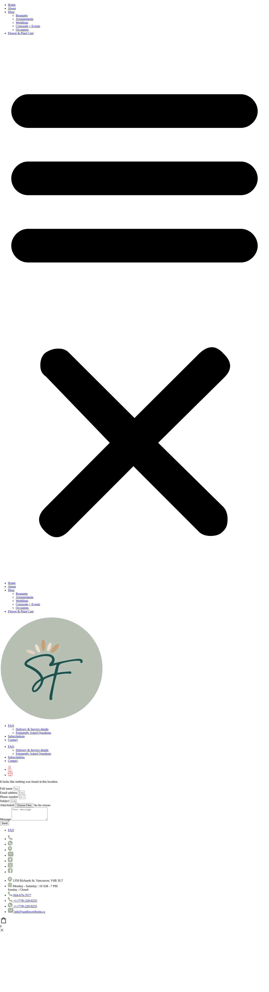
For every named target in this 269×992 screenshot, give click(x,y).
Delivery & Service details (32, 729)
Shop (11, 12)
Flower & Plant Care (21, 33)
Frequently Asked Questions (33, 732)
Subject (5, 801)
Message (6, 819)
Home (12, 5)
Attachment (7, 805)
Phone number (9, 796)
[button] (134, 308)
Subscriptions (16, 736)
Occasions (22, 29)
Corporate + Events (28, 26)
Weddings (22, 22)
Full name (6, 788)
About (12, 8)
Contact (13, 740)
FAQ (11, 725)
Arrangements (24, 19)
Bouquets (22, 15)
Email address (9, 792)
